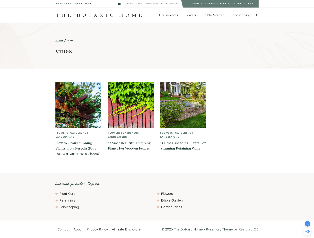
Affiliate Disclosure (169, 3)
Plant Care (67, 194)
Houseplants (168, 15)
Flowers (190, 15)
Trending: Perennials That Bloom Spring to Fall (221, 4)
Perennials (67, 200)
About (139, 3)
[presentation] (78, 105)
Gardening (78, 132)
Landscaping (240, 15)
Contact (129, 3)
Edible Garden (213, 15)
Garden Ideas (171, 207)
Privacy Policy (151, 3)
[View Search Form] (256, 15)
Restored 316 (249, 229)
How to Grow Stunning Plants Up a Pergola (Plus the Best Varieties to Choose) (78, 148)
